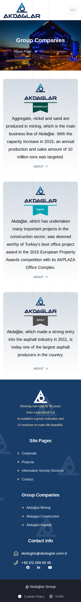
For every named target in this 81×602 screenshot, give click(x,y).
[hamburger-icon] (73, 10)
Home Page (23, 51)
